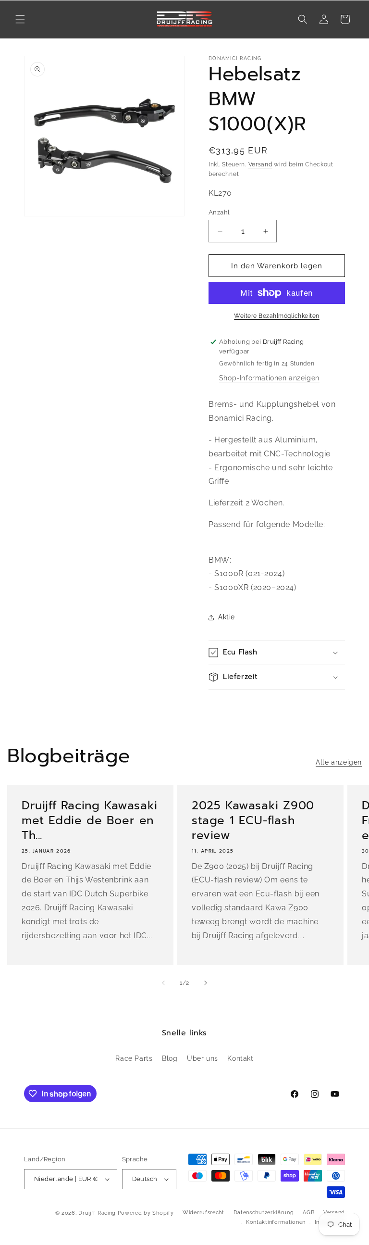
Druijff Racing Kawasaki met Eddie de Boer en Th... (90, 820)
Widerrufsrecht (203, 1212)
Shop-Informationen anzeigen (269, 378)
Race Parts (133, 1058)
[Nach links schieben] (163, 982)
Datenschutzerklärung (264, 1212)
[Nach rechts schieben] (205, 982)
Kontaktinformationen (276, 1222)
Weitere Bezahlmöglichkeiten (277, 316)
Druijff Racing (97, 1213)
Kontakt (240, 1058)
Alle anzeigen (339, 762)
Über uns (202, 1058)
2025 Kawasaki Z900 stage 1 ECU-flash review (253, 820)
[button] (20, 19)
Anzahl (219, 212)
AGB (308, 1212)
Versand (260, 164)
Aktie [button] (226, 617)
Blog (169, 1058)
